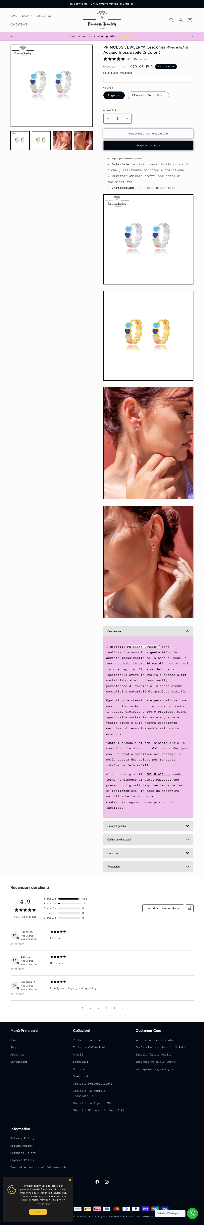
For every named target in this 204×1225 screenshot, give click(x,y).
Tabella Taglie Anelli (154, 1054)
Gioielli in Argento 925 (93, 1103)
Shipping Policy (23, 1152)
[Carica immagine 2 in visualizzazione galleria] (41, 140)
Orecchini (81, 1076)
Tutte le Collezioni (89, 1047)
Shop (14, 1047)
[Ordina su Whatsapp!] (192, 1213)
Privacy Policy (23, 1138)
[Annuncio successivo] (192, 36)
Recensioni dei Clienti (155, 1040)
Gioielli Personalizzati (93, 1083)
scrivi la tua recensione (163, 908)
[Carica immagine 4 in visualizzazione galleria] (83, 140)
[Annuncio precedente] (11, 36)
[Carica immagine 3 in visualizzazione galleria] (62, 140)
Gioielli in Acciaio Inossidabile (89, 1093)
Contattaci (19, 1061)
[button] (27, 15)
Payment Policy (23, 1160)
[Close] (70, 1180)
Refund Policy (22, 1145)
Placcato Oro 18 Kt (148, 95)
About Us (17, 1054)
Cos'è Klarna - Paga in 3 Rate (160, 1047)
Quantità (110, 110)
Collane (79, 1069)
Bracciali (81, 1061)
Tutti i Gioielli (87, 1040)
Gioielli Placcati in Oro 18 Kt (99, 1110)
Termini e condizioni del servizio (39, 1167)
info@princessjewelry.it (155, 1069)
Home (14, 1040)
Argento (114, 95)
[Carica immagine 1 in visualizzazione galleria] (20, 140)
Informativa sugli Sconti (156, 1061)
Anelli (78, 1054)
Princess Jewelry (75, 1216)
